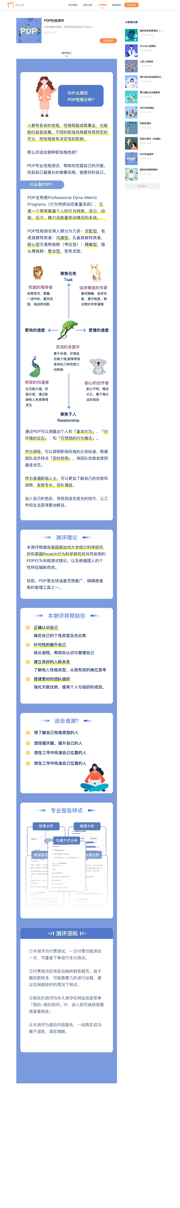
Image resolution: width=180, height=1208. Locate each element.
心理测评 (102, 4)
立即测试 (108, 40)
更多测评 (142, 186)
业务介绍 (87, 4)
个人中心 (131, 4)
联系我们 (116, 4)
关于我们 (72, 4)
